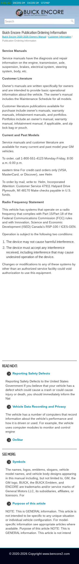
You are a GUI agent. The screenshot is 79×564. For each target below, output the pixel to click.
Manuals (6, 2)
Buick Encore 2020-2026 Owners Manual (24, 36)
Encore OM (19, 2)
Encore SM (33, 2)
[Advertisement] (39, 317)
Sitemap (45, 2)
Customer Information (59, 36)
